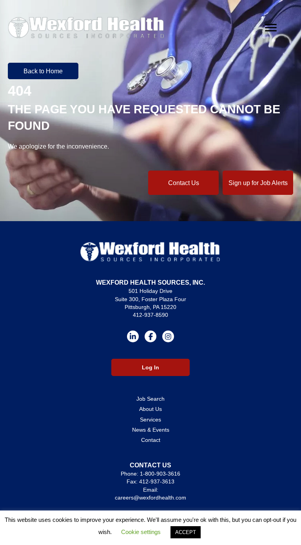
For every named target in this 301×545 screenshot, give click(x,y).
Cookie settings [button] (141, 532)
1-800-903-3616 (160, 474)
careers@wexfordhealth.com (150, 497)
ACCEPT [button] (185, 532)
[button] (43, 71)
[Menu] (271, 28)
